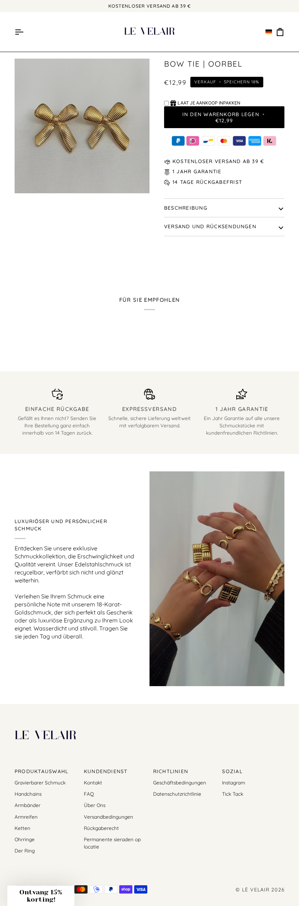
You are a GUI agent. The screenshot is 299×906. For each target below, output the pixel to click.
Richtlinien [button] (171, 771)
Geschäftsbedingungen (179, 782)
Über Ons (94, 805)
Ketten (22, 828)
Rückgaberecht (101, 828)
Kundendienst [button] (106, 771)
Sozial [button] (232, 771)
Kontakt (93, 782)
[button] (269, 32)
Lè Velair (255, 889)
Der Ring (25, 850)
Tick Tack (232, 794)
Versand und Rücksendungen (210, 226)
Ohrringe (25, 839)
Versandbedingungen (108, 817)
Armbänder (27, 805)
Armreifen (26, 817)
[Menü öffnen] (19, 32)
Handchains (28, 794)
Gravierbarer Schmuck (40, 782)
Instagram (233, 782)
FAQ (89, 794)
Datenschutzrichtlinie (177, 794)
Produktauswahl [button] (41, 771)
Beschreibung (185, 208)
